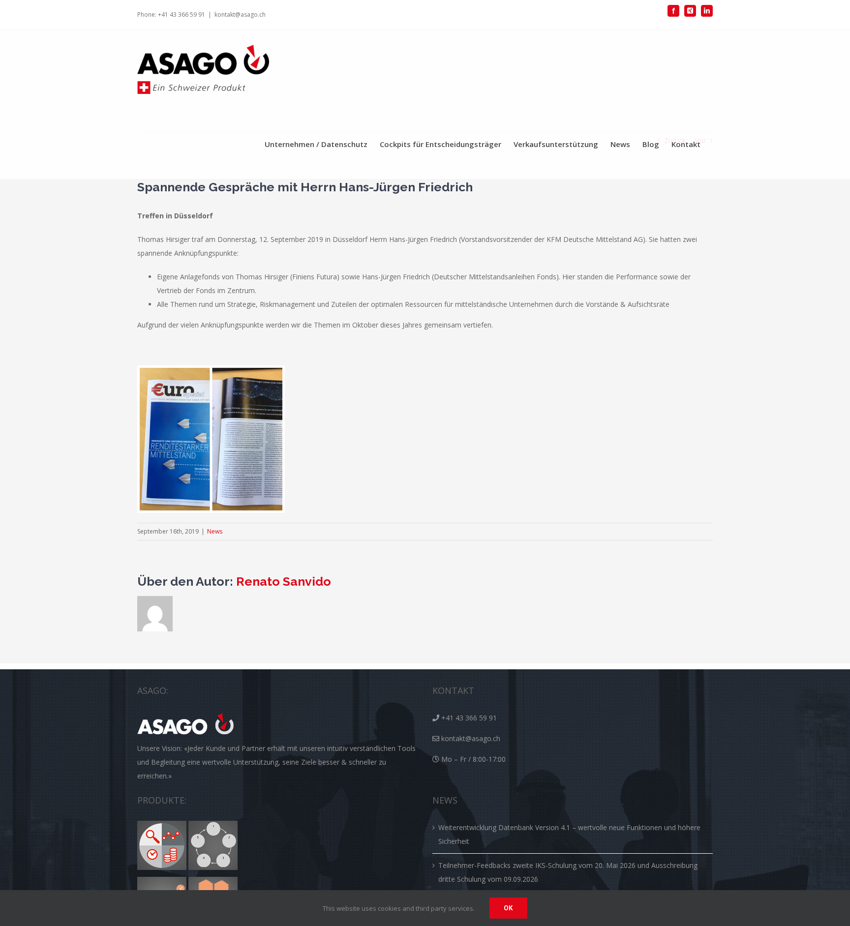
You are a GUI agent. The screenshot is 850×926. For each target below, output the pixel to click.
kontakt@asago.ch (240, 14)
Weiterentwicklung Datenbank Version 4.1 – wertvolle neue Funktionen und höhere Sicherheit (569, 834)
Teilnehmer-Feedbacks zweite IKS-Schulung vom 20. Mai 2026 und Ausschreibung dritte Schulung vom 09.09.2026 (568, 872)
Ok (508, 907)
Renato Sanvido (283, 581)
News (214, 531)
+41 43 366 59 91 (469, 717)
